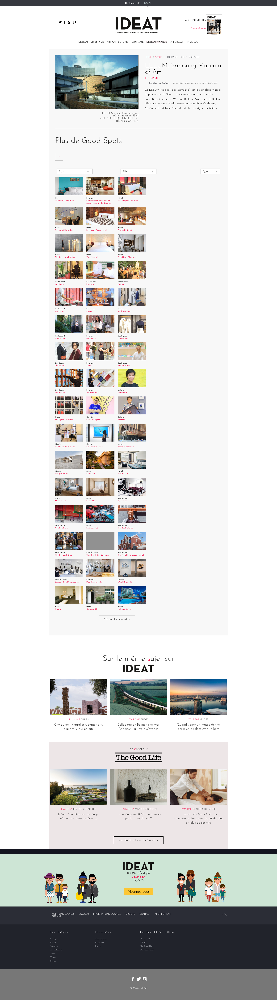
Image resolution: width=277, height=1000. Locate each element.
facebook (64, 22)
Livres (98, 946)
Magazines (100, 942)
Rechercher (74, 22)
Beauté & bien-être (84, 809)
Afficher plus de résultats (117, 619)
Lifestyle (97, 42)
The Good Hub (146, 946)
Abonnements (101, 939)
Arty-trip (194, 57)
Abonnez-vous (138, 892)
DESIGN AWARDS (156, 42)
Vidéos (194, 42)
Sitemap (56, 916)
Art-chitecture (117, 42)
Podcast (178, 42)
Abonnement (163, 914)
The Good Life (132, 3)
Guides (183, 57)
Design (83, 42)
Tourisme (137, 42)
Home (148, 57)
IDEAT (148, 3)
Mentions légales (63, 914)
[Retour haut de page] (224, 914)
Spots (158, 57)
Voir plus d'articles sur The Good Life (139, 840)
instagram (69, 22)
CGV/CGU (84, 914)
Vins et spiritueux (146, 809)
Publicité (130, 914)
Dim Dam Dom (147, 950)
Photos (53, 961)
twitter (60, 22)
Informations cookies (107, 914)
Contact (145, 914)
